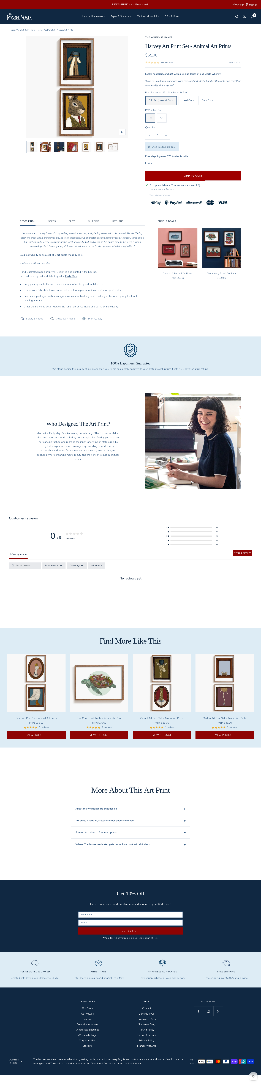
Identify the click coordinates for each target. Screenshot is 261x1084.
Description (28, 221)
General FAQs (146, 1013)
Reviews (87, 1019)
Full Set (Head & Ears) (161, 100)
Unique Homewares (93, 16)
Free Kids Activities (87, 1024)
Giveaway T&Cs (146, 1019)
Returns (117, 221)
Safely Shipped (34, 318)
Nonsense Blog (146, 1024)
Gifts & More (172, 16)
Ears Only (207, 100)
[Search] (236, 16)
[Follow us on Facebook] (199, 1011)
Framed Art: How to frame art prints (96, 832)
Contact (146, 1008)
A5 (150, 117)
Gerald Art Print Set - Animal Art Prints (161, 718)
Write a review (242, 552)
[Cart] (252, 16)
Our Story (87, 1008)
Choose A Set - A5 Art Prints (177, 273)
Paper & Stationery (121, 16)
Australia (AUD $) (14, 1061)
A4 (161, 117)
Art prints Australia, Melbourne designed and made (104, 820)
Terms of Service (146, 1035)
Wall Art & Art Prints (25, 30)
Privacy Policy (146, 1040)
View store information (160, 195)
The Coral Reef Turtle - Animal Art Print (99, 718)
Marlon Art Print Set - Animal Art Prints (224, 718)
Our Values (87, 1013)
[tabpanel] (130, 590)
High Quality (95, 318)
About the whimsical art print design (96, 808)
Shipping (94, 221)
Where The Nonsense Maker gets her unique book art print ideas (112, 844)
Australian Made (65, 318)
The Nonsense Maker (158, 37)
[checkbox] (96, 565)
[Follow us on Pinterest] (218, 1011)
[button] (192, 528)
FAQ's (72, 221)
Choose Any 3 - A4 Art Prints (221, 273)
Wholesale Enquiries (87, 1029)
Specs (52, 221)
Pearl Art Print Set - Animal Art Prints (36, 718)
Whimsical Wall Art (148, 16)
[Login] (244, 16)
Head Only (188, 100)
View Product (36, 735)
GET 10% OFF (130, 931)
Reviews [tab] (18, 554)
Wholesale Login (87, 1035)
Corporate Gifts (87, 1040)
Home (12, 30)
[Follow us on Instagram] (208, 1011)
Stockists (88, 1046)
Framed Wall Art (146, 1046)
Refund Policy (146, 1029)
